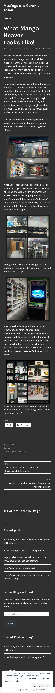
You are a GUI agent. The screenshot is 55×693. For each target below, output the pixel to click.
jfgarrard (7, 448)
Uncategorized (42, 48)
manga (18, 452)
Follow (10, 623)
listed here (26, 340)
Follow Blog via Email (18, 592)
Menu (8, 18)
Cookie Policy (14, 681)
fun (20, 48)
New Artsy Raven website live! (19, 568)
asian (14, 48)
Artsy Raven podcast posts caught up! (24, 550)
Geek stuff (28, 48)
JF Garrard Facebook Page (22, 511)
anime (7, 48)
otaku (24, 452)
